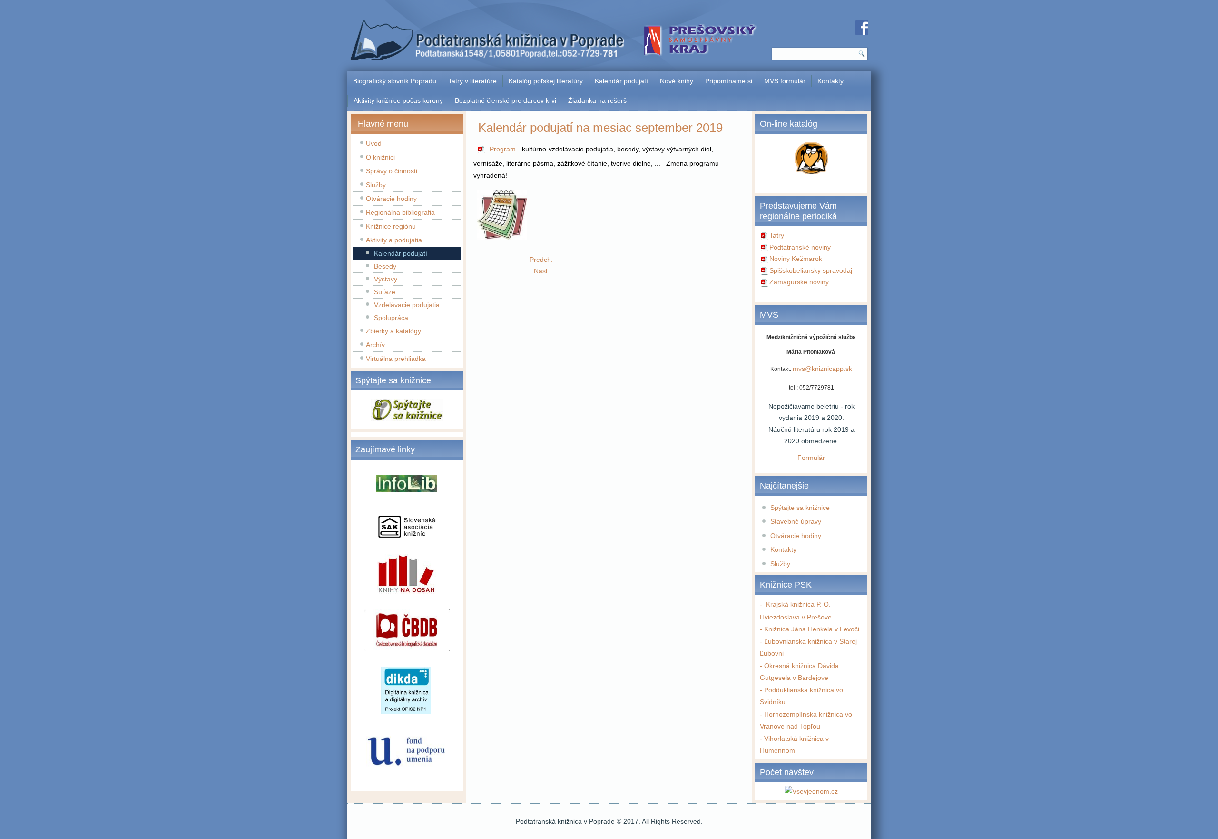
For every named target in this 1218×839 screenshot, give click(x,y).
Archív (375, 345)
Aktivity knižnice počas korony (398, 100)
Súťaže (384, 292)
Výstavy (385, 279)
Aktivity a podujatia (394, 240)
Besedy (385, 266)
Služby (376, 185)
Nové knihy (676, 81)
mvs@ (802, 368)
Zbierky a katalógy (393, 331)
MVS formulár (784, 81)
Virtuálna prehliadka (396, 358)
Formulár (811, 457)
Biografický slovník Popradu (394, 81)
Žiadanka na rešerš (597, 100)
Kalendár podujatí (621, 81)
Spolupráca (391, 317)
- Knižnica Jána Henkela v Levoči (809, 629)
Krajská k (778, 604)
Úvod (374, 143)
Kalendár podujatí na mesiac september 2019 (600, 127)
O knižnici (380, 157)
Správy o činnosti (391, 171)
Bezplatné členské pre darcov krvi (505, 100)
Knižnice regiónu (391, 226)
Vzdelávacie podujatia (407, 305)
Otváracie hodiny (391, 198)
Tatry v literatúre (472, 81)
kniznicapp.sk (832, 368)
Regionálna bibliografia (400, 212)
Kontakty (830, 81)
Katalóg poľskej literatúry (546, 81)
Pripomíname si (728, 81)
